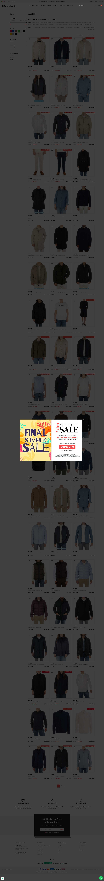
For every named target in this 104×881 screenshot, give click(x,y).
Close (84, 420)
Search (95, 5)
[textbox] (86, 5)
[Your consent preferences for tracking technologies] (2, 878)
